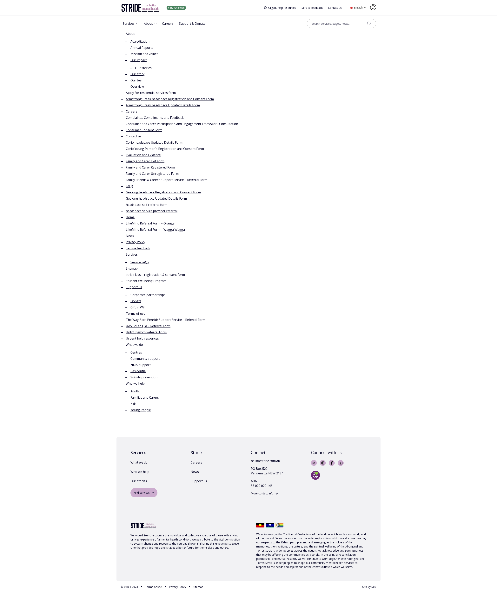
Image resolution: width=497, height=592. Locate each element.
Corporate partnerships (147, 295)
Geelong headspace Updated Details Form (156, 198)
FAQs (129, 186)
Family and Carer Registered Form (150, 167)
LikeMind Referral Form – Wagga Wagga (155, 229)
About (130, 33)
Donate (135, 301)
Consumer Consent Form (144, 130)
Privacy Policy (135, 242)
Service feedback (312, 8)
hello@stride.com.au (265, 461)
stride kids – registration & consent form (155, 274)
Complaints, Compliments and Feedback (155, 117)
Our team (137, 80)
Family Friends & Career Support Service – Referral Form (166, 180)
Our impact (138, 60)
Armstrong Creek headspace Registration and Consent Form (170, 99)
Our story (137, 74)
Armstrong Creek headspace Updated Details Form (163, 105)
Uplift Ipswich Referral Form (146, 332)
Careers (131, 111)
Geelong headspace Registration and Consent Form (163, 192)
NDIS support (140, 365)
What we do (134, 344)
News (130, 236)
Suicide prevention (143, 377)
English (358, 7)
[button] (130, 23)
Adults (135, 391)
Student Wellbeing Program (146, 281)
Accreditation (139, 41)
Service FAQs (139, 262)
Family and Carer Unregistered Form (152, 173)
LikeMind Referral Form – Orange (150, 223)
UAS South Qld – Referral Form (148, 326)
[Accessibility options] (373, 7)
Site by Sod (369, 587)
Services (132, 254)
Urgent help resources (282, 8)
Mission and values (144, 54)
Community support (145, 358)
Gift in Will (137, 307)
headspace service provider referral (151, 211)
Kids (133, 404)
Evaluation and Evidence (143, 155)
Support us (134, 287)
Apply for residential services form (151, 93)
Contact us (335, 8)
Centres (136, 352)
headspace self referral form (146, 205)
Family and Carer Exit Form (145, 161)
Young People (140, 410)
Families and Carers (144, 397)
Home (130, 217)
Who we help (135, 383)
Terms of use (135, 313)
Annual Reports (141, 47)
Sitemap (132, 268)
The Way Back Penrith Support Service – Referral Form (165, 320)
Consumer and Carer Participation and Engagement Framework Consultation (182, 124)
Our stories (143, 68)
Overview (137, 86)
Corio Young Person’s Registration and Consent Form (165, 149)
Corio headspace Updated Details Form (154, 142)
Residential (138, 371)
